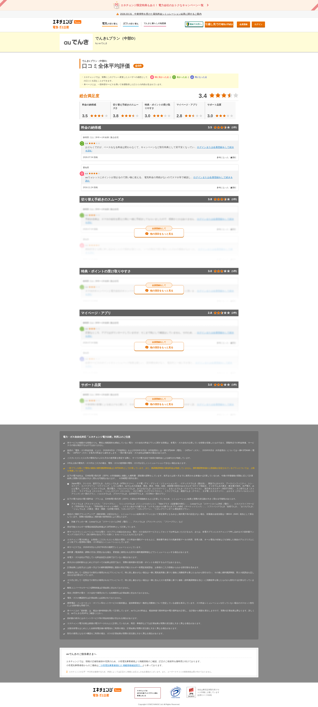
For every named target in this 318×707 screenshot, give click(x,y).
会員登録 (243, 24)
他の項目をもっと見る (161, 233)
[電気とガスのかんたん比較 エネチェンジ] (69, 24)
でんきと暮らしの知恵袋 (155, 23)
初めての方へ (196, 24)
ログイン (258, 24)
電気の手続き (219, 24)
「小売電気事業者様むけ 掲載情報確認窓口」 (120, 665)
